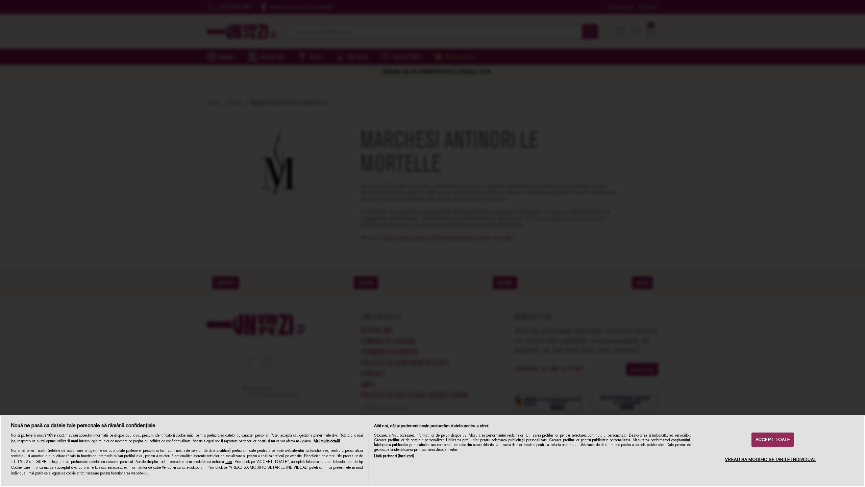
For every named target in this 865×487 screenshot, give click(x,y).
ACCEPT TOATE (773, 439)
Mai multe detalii (327, 441)
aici (228, 461)
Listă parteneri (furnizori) (394, 456)
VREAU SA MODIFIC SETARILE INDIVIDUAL (770, 459)
